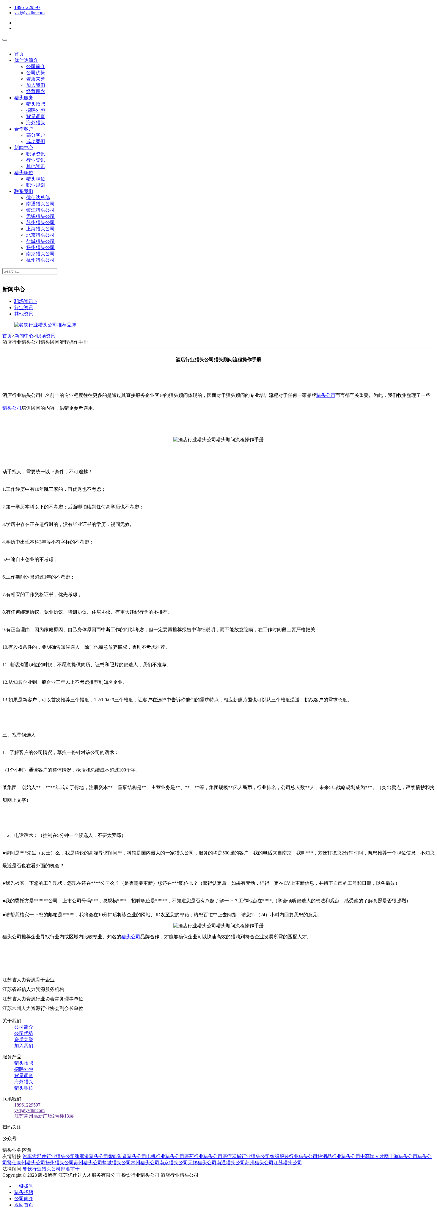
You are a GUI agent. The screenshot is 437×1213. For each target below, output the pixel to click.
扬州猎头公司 (40, 247)
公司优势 (35, 72)
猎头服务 (23, 97)
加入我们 (35, 85)
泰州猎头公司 (31, 1162)
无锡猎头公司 (40, 216)
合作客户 (23, 128)
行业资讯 (35, 160)
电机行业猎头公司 (165, 1156)
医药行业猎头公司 (203, 1156)
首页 (19, 53)
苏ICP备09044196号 (225, 1175)
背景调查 (35, 116)
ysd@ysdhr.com (29, 12)
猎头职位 (23, 172)
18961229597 (27, 7)
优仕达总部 (38, 197)
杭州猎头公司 (40, 260)
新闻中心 (23, 147)
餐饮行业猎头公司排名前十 (51, 1168)
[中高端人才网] (45, 324)
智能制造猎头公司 (127, 1156)
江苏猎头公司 (287, 1162)
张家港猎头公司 (91, 1156)
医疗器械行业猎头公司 (246, 1156)
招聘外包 (35, 110)
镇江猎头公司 (40, 210)
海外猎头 (35, 122)
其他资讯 (35, 166)
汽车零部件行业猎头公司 (49, 1156)
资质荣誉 (35, 78)
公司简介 (35, 66)
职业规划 (35, 185)
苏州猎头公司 (40, 222)
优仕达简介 (26, 60)
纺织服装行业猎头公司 (293, 1156)
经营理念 (35, 91)
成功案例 (35, 141)
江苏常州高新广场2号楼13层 (44, 1115)
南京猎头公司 (40, 253)
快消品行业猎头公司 (338, 1156)
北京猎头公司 (40, 235)
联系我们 (23, 191)
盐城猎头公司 (40, 241)
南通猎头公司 (40, 203)
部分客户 (35, 135)
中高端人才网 (374, 1156)
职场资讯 (35, 153)
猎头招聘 (35, 103)
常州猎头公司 (145, 1162)
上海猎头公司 (40, 228)
